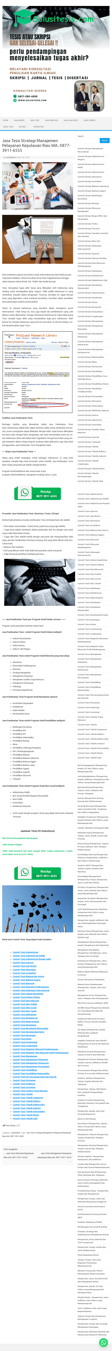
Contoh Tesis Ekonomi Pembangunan (31, 987)
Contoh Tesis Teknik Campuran (28, 1098)
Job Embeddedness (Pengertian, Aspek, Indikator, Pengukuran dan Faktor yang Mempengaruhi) (93, 779)
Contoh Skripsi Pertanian (89, 401)
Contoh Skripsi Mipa (87, 362)
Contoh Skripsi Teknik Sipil (90, 481)
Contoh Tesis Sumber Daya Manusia (30, 1091)
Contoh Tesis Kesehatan (24, 1025)
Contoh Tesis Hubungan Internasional (31, 990)
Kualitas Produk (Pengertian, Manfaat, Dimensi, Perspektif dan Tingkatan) (93, 1103)
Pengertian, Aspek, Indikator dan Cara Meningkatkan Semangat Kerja (93, 923)
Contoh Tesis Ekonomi (23, 983)
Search (80, 136)
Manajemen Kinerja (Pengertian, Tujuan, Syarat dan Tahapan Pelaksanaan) (93, 1148)
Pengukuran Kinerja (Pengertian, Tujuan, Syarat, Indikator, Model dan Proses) (93, 1062)
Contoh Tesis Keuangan (24, 1035)
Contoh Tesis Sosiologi (24, 1087)
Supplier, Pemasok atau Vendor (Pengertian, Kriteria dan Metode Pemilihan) (93, 1043)
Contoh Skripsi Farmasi (89, 229)
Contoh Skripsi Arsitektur (90, 181)
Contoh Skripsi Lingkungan (90, 316)
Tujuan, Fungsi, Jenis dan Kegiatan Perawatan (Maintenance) (89, 1263)
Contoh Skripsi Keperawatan (91, 293)
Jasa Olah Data (71, 120)
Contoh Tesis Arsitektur (24, 973)
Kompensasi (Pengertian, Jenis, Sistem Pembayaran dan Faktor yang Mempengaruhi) (92, 964)
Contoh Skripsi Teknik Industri (92, 456)
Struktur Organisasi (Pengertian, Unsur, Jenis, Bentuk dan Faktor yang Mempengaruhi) (93, 890)
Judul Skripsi (89, 120)
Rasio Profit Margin (87, 1119)
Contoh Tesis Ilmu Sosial (24, 1008)
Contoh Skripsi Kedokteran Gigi (92, 280)
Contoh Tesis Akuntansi (24, 969)
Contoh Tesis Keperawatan (26, 1021)
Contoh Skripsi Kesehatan (90, 298)
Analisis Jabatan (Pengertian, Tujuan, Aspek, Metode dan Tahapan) (91, 1081)
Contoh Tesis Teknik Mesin (26, 1115)
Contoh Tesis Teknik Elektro (27, 1101)
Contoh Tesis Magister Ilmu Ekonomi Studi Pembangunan (40, 1053)
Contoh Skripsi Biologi (88, 203)
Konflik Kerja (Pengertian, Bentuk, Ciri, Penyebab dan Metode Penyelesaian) (94, 1011)
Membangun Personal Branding (92, 1227)
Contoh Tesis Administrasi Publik (29, 956)
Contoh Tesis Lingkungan (25, 1046)
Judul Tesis (8, 127)
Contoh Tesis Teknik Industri (27, 1108)
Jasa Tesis (34, 120)
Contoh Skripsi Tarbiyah (89, 442)
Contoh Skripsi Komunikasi (90, 312)
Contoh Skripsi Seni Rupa (89, 425)
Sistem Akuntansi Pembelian (91, 979)
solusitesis (11, 157)
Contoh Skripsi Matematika (91, 357)
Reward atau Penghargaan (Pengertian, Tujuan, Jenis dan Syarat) (92, 987)
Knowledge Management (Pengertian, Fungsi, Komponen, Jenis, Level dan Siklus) (92, 879)
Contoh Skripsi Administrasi (91, 172)
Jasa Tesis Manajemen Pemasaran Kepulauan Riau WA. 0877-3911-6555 (54, 1157)
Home (5, 120)
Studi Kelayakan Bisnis (88, 1255)
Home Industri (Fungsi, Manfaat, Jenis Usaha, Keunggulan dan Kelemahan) (93, 1183)
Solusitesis (15, 1133)
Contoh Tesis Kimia (22, 1039)
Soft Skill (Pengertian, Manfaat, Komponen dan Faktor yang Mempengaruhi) (92, 912)
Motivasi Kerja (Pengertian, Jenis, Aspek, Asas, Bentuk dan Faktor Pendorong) (93, 934)
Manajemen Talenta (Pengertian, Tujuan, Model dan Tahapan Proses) (93, 1137)
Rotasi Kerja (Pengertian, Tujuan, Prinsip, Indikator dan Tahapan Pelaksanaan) (93, 847)
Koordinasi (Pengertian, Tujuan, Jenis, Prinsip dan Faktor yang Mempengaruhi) (92, 1126)
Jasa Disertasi (51, 120)
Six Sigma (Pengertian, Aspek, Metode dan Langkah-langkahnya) (91, 1033)
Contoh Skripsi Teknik (88, 447)
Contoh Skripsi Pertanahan (90, 396)
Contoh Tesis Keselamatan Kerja (28, 1032)
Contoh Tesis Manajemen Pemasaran (31, 1063)
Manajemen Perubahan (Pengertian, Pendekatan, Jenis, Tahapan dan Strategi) (92, 953)
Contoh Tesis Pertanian (24, 1080)
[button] (103, 1342)
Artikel (22, 127)
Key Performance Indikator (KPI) (93, 1003)
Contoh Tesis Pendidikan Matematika (31, 1073)
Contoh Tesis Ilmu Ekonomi (26, 1001)
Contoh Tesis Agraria (23, 962)
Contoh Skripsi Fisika (88, 224)
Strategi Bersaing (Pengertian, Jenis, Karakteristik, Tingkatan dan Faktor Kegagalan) (92, 809)
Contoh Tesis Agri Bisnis (24, 966)
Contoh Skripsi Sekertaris (90, 420)
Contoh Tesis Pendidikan (25, 1070)
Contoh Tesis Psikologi (24, 1084)
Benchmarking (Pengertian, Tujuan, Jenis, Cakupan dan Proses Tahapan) (90, 790)
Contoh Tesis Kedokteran (25, 1018)
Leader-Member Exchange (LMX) (93, 828)
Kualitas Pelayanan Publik (90, 1222)
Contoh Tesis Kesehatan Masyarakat (30, 1028)
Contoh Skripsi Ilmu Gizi (89, 241)
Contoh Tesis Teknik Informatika (29, 1111)
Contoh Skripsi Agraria (88, 254)
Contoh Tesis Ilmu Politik (25, 1004)
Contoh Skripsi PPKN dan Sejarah (93, 410)
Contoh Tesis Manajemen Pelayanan (30, 1059)
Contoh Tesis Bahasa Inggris (27, 980)
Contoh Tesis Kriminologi (25, 1042)
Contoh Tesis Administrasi (25, 952)
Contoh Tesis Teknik (23, 1094)
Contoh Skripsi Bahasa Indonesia (93, 186)
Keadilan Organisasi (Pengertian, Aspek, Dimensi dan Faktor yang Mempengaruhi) (93, 820)
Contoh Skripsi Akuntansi (90, 177)
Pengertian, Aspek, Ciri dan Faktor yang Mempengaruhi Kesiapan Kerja (91, 1289)
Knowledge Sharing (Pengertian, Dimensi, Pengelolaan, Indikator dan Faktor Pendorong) (93, 857)
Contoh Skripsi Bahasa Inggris (92, 191)
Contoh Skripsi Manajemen (90, 321)
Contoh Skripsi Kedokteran (90, 276)
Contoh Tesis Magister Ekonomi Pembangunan (35, 1049)
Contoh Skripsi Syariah (88, 437)
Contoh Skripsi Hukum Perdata (92, 258)
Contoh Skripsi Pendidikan (90, 371)
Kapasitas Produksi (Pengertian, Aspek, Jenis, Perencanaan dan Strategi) (93, 901)
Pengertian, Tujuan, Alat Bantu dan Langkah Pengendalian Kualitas (92, 1092)
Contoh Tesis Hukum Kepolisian (28, 994)
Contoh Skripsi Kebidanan (90, 271)
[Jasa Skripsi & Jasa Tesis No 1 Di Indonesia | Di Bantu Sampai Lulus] (56, 112)
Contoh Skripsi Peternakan (90, 406)
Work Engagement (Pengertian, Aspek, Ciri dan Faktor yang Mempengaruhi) (92, 768)
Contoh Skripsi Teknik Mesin (91, 469)
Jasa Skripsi (19, 120)
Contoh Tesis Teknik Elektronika (29, 1105)
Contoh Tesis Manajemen (25, 1056)
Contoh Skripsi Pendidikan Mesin (93, 384)
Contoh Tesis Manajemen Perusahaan (31, 1066)
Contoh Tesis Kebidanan (24, 1014)
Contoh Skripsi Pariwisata (90, 367)
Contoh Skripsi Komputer (90, 307)
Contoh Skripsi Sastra (88, 415)
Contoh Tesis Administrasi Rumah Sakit (32, 959)
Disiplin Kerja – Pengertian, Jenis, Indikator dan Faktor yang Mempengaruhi (93, 1300)
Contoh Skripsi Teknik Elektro (92, 451)
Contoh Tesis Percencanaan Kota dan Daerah (34, 1077)
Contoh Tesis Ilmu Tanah (24, 1011)
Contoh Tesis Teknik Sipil (25, 1118)
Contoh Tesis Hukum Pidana (26, 997)
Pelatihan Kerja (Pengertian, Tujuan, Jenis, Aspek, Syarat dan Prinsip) (93, 836)
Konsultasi (39, 127)
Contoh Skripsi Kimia (87, 302)
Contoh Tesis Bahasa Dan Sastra (28, 976)
